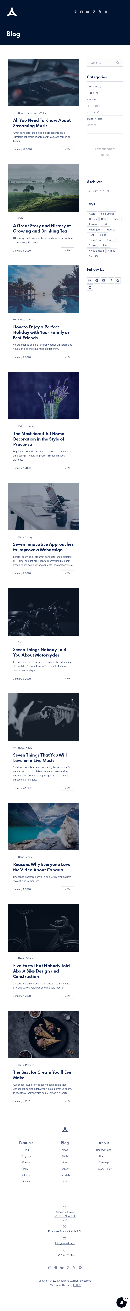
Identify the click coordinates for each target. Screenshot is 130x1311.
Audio (92, 213)
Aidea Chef (64, 1280)
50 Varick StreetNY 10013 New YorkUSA (65, 1216)
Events (26, 1162)
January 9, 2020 (22, 250)
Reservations (103, 1149)
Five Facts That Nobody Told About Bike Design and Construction (41, 971)
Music (35, 112)
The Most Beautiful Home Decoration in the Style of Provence (38, 439)
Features (26, 1143)
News (21, 112)
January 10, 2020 (22, 149)
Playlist (111, 229)
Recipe (102, 234)
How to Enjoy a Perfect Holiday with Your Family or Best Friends (41, 332)
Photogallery (96, 229)
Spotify (110, 240)
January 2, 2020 (22, 995)
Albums (26, 1175)
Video (43, 112)
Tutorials (30, 319)
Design (93, 218)
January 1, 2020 (21, 1101)
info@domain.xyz (65, 1243)
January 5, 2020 (22, 678)
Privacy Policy (104, 1168)
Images (93, 224)
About (104, 1143)
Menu (26, 1168)
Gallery (28, 536)
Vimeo (111, 250)
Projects (26, 1156)
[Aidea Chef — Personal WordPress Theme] (11, 11)
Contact (103, 1156)
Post (91, 234)
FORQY (77, 1285)
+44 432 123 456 (65, 1254)
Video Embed (96, 250)
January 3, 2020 (22, 889)
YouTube (94, 255)
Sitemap (104, 1162)
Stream (93, 245)
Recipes (29, 1064)
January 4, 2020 (22, 788)
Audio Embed (107, 213)
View (69, 150)
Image (116, 218)
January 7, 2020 (22, 467)
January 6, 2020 (22, 573)
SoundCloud (95, 240)
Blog (26, 1149)
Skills (28, 112)
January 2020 (95, 191)
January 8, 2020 (22, 357)
